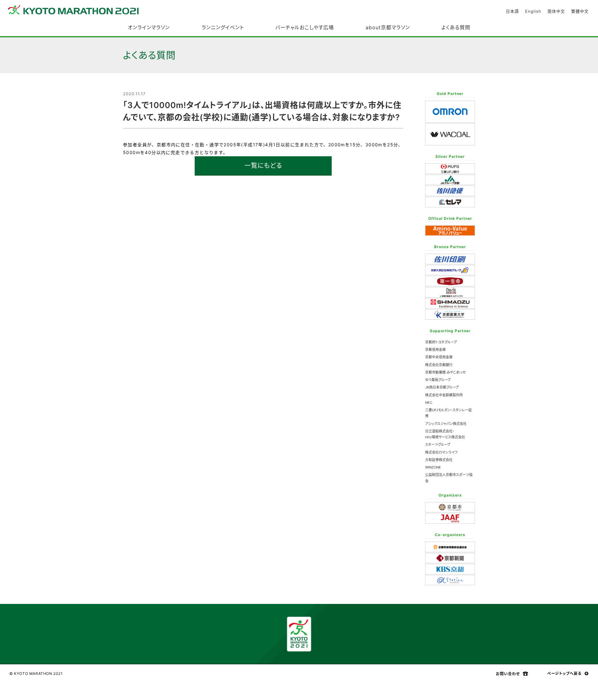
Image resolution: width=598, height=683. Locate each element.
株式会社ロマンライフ (441, 452)
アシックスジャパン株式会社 (446, 424)
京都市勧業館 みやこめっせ (445, 372)
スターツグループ (437, 444)
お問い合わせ (508, 674)
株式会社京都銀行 (439, 365)
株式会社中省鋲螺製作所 (444, 395)
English (533, 11)
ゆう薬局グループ (438, 380)
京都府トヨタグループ (441, 342)
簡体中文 (556, 11)
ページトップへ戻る (564, 674)
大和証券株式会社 (439, 460)
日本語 (512, 11)
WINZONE (433, 467)
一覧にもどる (263, 165)
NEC (428, 402)
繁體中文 (580, 11)
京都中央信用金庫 (439, 357)
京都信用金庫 (435, 349)
